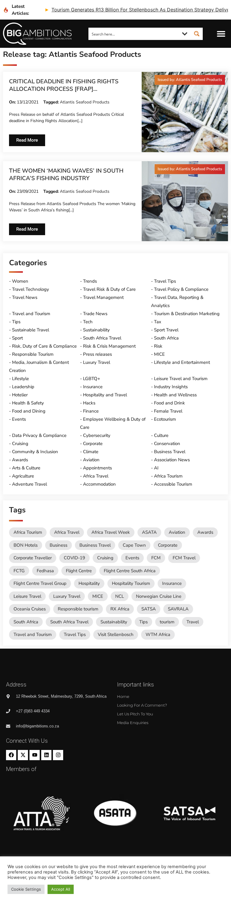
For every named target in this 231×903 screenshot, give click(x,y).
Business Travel (169, 452)
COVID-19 (74, 558)
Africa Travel (95, 476)
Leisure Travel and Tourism (181, 379)
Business (58, 545)
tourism (167, 622)
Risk (158, 346)
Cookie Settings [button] (26, 889)
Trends (90, 281)
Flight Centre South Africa (130, 571)
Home (123, 696)
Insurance (93, 387)
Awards (20, 460)
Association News (172, 460)
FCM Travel (184, 558)
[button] (221, 34)
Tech (88, 322)
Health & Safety (28, 403)
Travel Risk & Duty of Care (109, 289)
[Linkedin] (46, 755)
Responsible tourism (78, 609)
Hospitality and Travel (105, 395)
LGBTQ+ (91, 379)
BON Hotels (26, 545)
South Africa (166, 338)
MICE (159, 354)
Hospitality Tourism (131, 583)
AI (156, 468)
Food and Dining (28, 411)
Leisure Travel (27, 596)
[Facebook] (11, 755)
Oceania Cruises (30, 609)
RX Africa (119, 609)
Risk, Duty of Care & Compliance (44, 346)
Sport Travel (166, 330)
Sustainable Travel (30, 330)
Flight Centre (79, 571)
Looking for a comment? (142, 705)
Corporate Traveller (33, 558)
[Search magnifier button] (197, 34)
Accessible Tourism (173, 484)
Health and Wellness (175, 395)
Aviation (91, 460)
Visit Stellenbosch (116, 634)
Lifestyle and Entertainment (182, 362)
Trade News (95, 314)
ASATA (149, 532)
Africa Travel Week (110, 532)
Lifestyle (20, 379)
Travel (192, 622)
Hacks (89, 403)
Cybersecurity (96, 435)
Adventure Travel (29, 484)
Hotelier (20, 395)
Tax (157, 322)
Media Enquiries (132, 722)
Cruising (20, 444)
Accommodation (99, 484)
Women (20, 281)
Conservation (167, 444)
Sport (17, 338)
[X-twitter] (23, 755)
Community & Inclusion (35, 452)
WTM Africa (158, 634)
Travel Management (103, 297)
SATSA (148, 609)
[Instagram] (58, 755)
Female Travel (168, 411)
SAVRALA (178, 609)
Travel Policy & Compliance (181, 289)
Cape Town (134, 545)
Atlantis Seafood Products (84, 102)
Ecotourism (165, 419)
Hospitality (89, 583)
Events (19, 419)
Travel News (24, 297)
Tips (16, 322)
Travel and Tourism (31, 314)
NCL (119, 596)
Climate (90, 452)
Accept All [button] (60, 889)
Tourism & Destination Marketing (187, 314)
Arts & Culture (26, 468)
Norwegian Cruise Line (158, 596)
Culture (161, 435)
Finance (91, 411)
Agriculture (23, 476)
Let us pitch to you (135, 713)
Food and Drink (169, 403)
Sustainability (96, 330)
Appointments (97, 468)
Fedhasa (45, 571)
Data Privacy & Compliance (39, 435)
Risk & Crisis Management (109, 346)
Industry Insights (171, 387)
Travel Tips (165, 281)
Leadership (23, 387)
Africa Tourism (168, 476)
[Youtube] (34, 755)
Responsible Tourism (33, 354)
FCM (156, 558)
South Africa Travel (102, 338)
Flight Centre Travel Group (40, 583)
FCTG (19, 571)
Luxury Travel (96, 362)
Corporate (93, 444)
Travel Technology (30, 289)
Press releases (97, 354)
